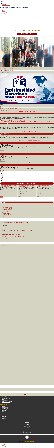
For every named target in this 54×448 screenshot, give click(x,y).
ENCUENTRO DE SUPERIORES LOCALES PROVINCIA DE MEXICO (8, 68)
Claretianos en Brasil (4, 416)
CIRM (3, 399)
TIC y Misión (4, 212)
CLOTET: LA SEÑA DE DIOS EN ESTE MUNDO (27, 131)
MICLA (1, 106)
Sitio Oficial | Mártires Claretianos (27, 33)
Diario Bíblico (4, 417)
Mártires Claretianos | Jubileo (6, 398)
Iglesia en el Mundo (6, 206)
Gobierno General (5, 205)
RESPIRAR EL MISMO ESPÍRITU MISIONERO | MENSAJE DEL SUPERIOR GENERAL (8, 188)
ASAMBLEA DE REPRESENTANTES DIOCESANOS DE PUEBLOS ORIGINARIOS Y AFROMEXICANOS (27, 121)
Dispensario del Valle (5, 400)
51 (2, 176)
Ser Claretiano (4, 418)
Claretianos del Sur (4, 415)
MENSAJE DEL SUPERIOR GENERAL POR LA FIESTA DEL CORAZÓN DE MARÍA (26, 188)
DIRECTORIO (4, 13)
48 (2, 174)
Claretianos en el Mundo (7, 207)
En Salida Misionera (6, 210)
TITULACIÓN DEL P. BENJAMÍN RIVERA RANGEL (27, 162)
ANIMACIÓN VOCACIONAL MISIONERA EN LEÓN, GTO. (27, 140)
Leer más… (2, 119)
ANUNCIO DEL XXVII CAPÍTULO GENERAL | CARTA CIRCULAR (43, 188)
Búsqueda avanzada (2, 403)
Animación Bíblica (5, 211)
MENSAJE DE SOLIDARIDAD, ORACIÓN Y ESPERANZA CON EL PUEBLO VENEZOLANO (10, 108)
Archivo (6, 12)
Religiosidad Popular (6, 213)
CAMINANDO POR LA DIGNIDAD (27, 111)
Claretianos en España (5, 407)
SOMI (3, 411)
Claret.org (3, 406)
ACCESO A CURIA (27, 422)
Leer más (1, 196)
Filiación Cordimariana (5, 408)
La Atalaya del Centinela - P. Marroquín (7, 401)
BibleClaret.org (4, 410)
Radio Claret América (5, 409)
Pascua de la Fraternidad (7, 214)
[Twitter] (2, 1)
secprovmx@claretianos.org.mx (6, 5)
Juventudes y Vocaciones (7, 209)
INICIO (3, 9)
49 (2, 175)
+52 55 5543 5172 (4, 4)
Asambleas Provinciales (6, 216)
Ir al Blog (1, 197)
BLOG (3, 10)
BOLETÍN (3, 11)
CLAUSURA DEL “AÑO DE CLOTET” (27, 151)
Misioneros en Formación (7, 208)
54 (2, 178)
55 (2, 179)
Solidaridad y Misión (5, 113)
